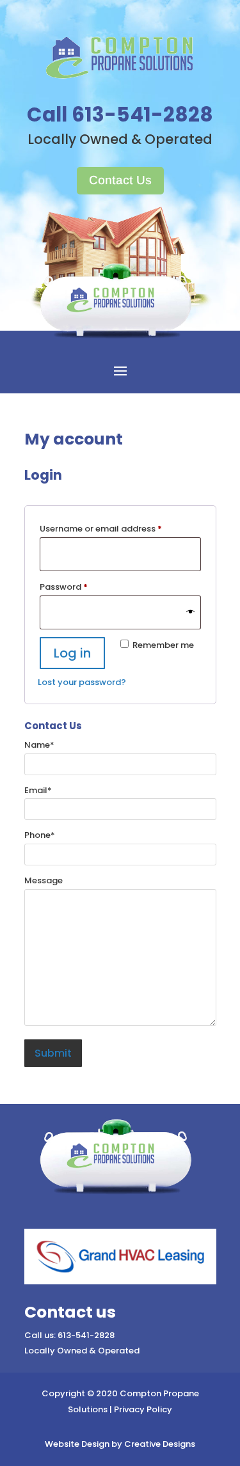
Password (82, 586)
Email (38, 790)
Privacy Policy (143, 1409)
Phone (39, 835)
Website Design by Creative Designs (120, 1444)
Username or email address (119, 528)
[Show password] (190, 612)
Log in (72, 653)
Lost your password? (82, 682)
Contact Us (120, 180)
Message (43, 880)
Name (39, 745)
